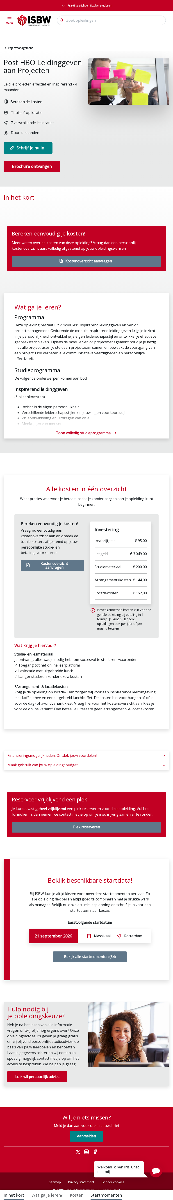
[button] (156, 1171)
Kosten (76, 1195)
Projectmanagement (20, 48)
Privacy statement (81, 1182)
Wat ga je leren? (47, 1195)
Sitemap (55, 1182)
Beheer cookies (113, 1182)
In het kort (14, 1195)
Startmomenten (106, 1195)
